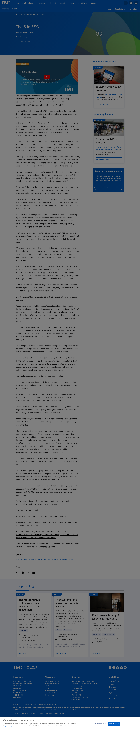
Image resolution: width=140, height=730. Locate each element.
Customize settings (100, 723)
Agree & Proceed (114, 723)
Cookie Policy (9, 727)
